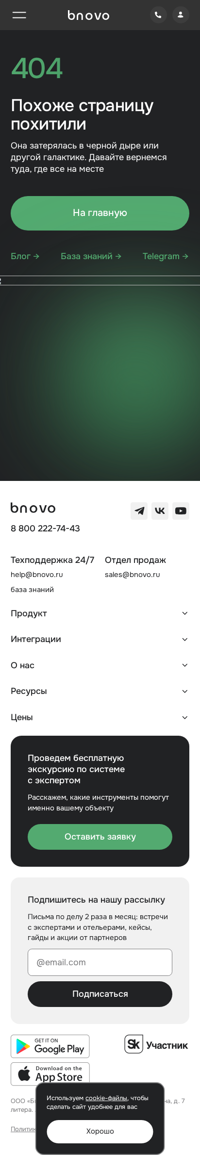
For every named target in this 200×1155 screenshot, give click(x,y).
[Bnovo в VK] (159, 510)
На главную (100, 213)
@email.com (61, 962)
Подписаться (100, 994)
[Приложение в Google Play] (50, 1046)
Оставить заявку (100, 836)
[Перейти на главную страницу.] (88, 15)
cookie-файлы (106, 1098)
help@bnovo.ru (37, 574)
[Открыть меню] (19, 14)
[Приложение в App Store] (50, 1074)
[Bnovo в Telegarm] (139, 510)
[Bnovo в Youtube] (180, 510)
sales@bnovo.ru (132, 574)
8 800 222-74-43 (45, 528)
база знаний (32, 589)
